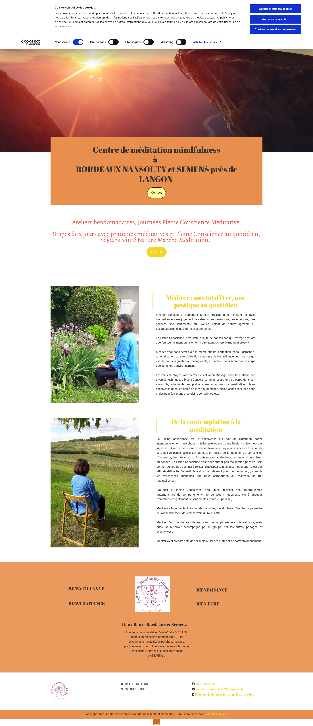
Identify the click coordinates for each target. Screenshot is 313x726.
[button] (156, 192)
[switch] (113, 42)
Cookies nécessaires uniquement (276, 29)
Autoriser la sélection (275, 19)
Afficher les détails (205, 42)
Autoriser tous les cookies (275, 8)
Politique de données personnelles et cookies (224, 694)
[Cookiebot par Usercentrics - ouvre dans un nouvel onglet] (31, 42)
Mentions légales (217, 714)
